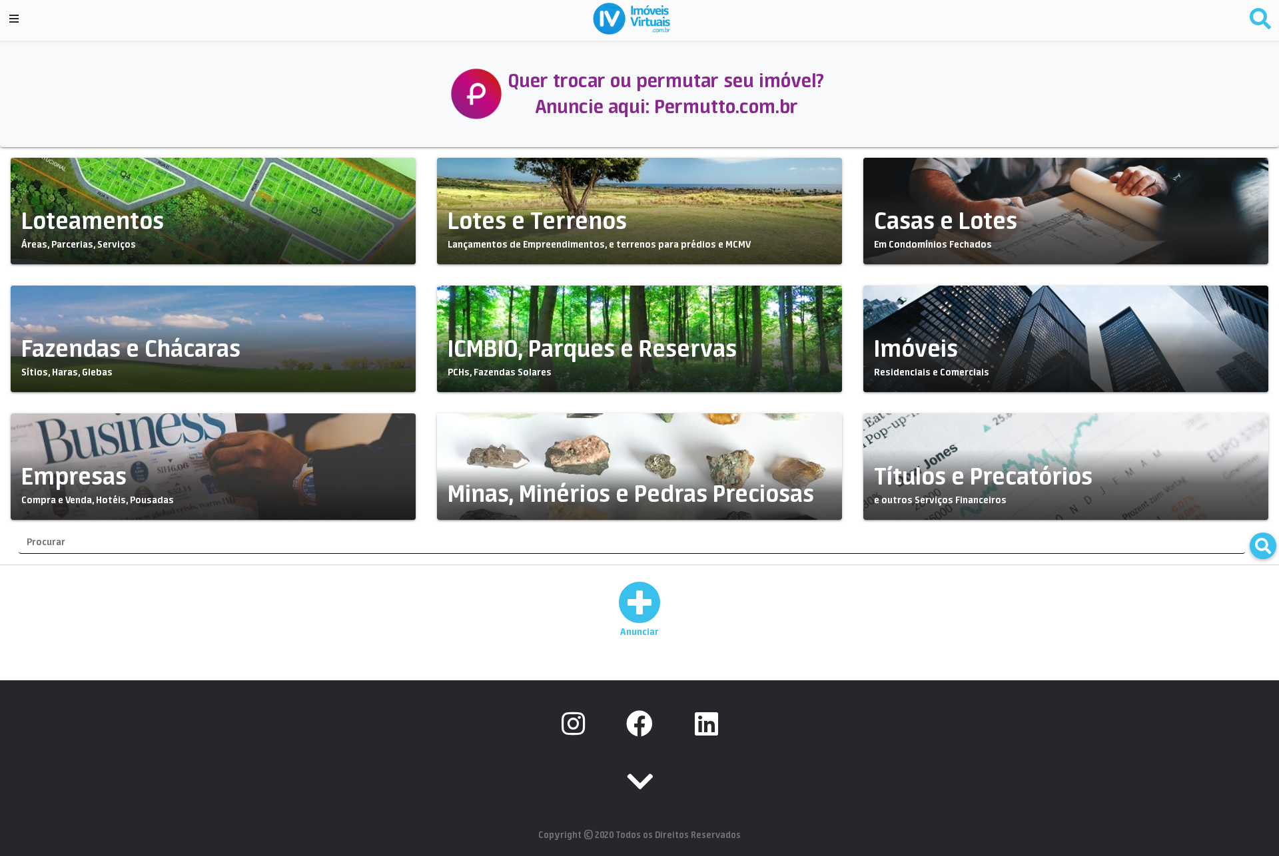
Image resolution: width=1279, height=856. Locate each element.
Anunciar (639, 632)
